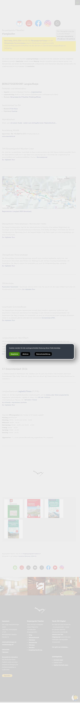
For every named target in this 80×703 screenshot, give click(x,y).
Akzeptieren (14, 354)
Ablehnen (25, 354)
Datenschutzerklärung (43, 354)
